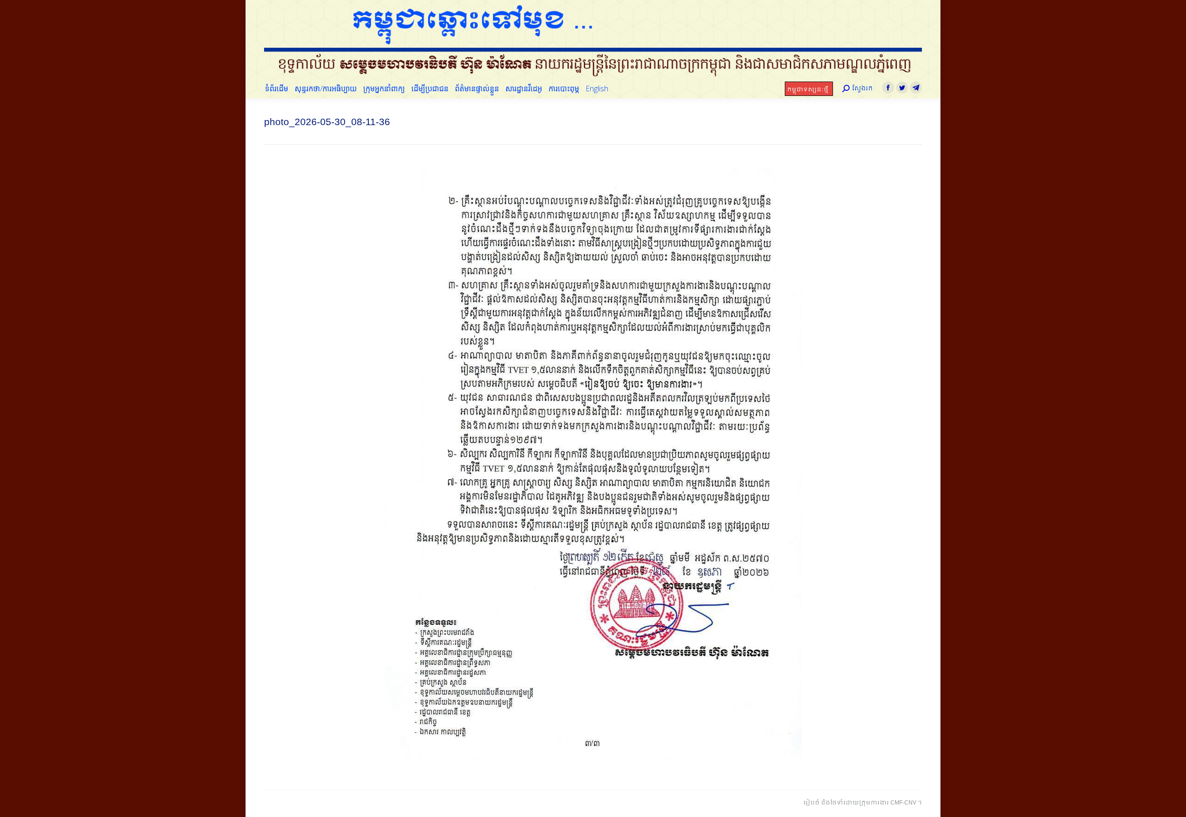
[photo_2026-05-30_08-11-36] (593, 464)
